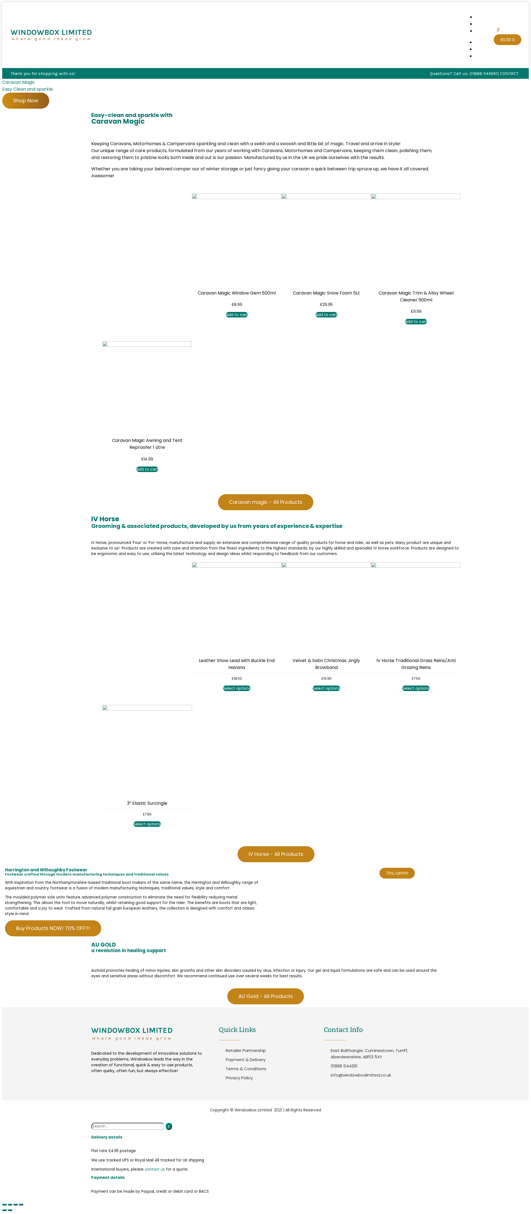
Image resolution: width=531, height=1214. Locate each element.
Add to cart (237, 314)
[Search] (169, 1126)
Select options (237, 688)
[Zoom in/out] (21, 1204)
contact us (155, 1169)
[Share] (10, 1204)
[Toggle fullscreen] (15, 1204)
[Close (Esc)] (4, 1204)
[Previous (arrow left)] (4, 1210)
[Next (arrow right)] (10, 1210)
